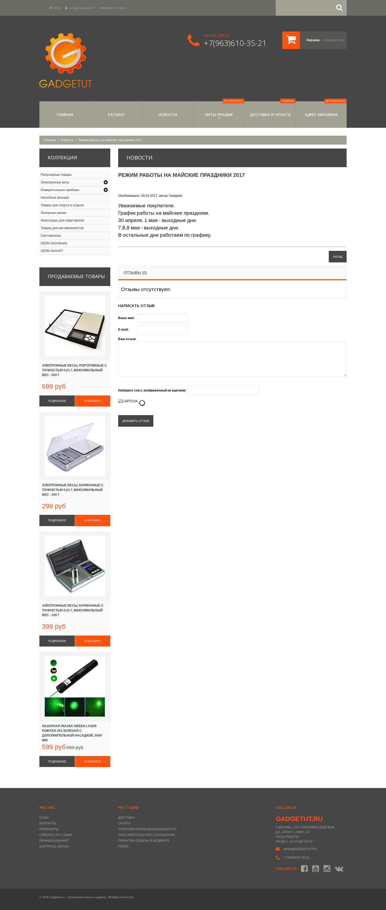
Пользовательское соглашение (146, 835)
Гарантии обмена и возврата (143, 841)
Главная (65, 114)
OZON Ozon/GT (52, 251)
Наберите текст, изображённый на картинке (152, 390)
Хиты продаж (224, 109)
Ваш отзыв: (127, 339)
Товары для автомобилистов (62, 228)
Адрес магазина (325, 109)
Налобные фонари (55, 197)
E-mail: (123, 329)
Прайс (123, 846)
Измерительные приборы (60, 190)
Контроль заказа (54, 846)
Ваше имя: (126, 318)
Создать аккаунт (82, 8)
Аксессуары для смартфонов (62, 220)
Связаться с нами (55, 835)
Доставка (126, 817)
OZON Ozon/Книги (54, 243)
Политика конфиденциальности (147, 829)
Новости (167, 114)
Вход (57, 8)
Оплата (124, 823)
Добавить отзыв (135, 420)
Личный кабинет (54, 841)
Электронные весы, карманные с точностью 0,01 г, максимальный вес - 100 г (72, 489)
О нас (44, 817)
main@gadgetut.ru (300, 849)
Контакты (47, 823)
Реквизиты (49, 829)
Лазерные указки (53, 213)
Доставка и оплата (272, 109)
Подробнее (57, 401)
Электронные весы (55, 182)
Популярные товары (56, 175)
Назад (337, 256)
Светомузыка (51, 235)
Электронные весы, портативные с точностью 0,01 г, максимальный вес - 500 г (74, 370)
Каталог (116, 114)
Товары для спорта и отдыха (62, 205)
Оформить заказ (113, 8)
